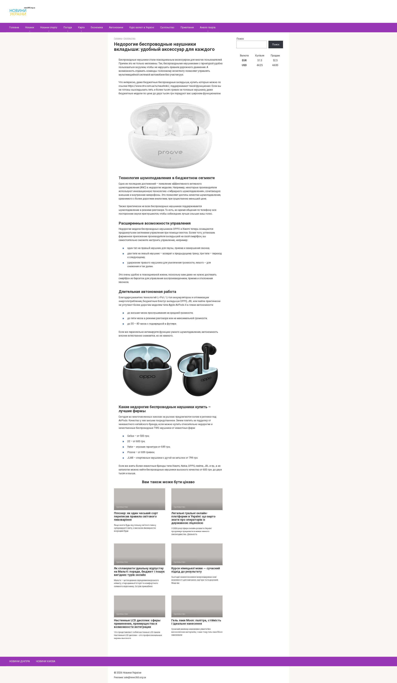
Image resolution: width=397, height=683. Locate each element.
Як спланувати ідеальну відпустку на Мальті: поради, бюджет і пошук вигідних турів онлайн (139, 571)
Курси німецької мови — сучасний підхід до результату (195, 569)
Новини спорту (48, 27)
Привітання (187, 27)
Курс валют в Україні (141, 27)
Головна (14, 27)
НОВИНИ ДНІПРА (19, 661)
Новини (29, 27)
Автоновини (116, 27)
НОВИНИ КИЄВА (45, 661)
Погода (67, 27)
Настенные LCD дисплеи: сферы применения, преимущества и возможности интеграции (137, 624)
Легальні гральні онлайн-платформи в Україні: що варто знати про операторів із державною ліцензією (193, 518)
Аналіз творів (208, 27)
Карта (81, 27)
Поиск (240, 38)
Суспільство (167, 27)
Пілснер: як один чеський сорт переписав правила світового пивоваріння (136, 516)
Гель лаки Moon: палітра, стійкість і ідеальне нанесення (196, 622)
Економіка (97, 27)
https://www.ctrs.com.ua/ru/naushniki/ (148, 86)
